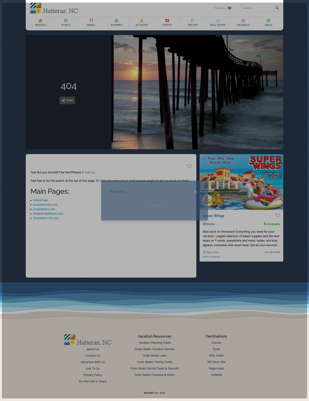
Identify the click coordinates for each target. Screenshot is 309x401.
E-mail (122, 232)
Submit (154, 250)
